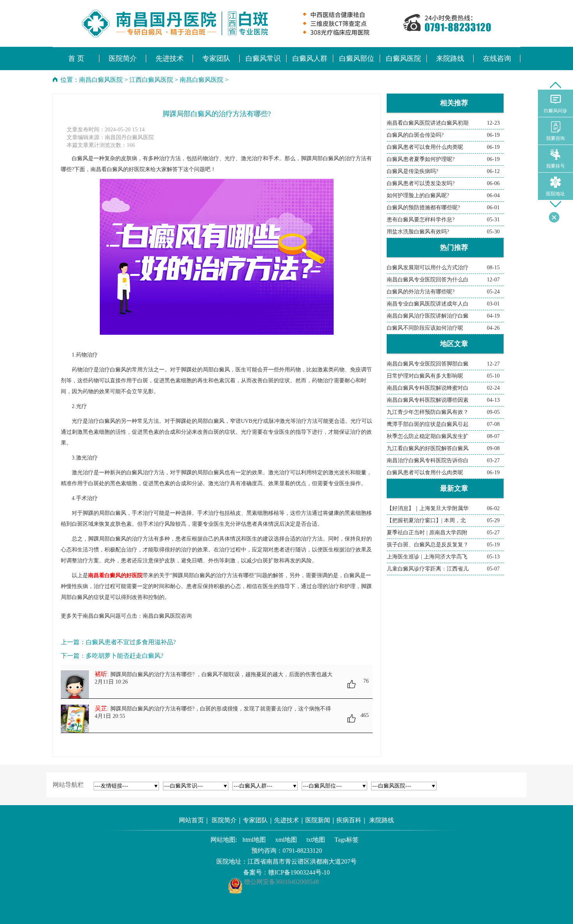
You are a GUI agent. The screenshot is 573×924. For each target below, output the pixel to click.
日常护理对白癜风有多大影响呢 (425, 376)
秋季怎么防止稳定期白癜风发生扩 (428, 436)
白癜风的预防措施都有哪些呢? (423, 207)
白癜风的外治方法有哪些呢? (421, 292)
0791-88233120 (302, 850)
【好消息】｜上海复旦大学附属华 (428, 508)
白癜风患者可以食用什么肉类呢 (425, 147)
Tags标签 (346, 839)
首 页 (76, 58)
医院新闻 (317, 820)
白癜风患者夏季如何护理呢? (421, 159)
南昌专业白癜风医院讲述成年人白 (428, 304)
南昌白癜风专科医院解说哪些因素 (428, 400)
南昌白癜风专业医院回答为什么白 (428, 280)
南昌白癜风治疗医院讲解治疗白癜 (428, 316)
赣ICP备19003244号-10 (299, 872)
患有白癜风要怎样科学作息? (421, 220)
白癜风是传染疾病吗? (412, 171)
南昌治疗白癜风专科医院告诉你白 (428, 460)
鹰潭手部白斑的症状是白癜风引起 (428, 424)
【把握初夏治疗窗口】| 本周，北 (426, 520)
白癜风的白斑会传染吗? (415, 135)
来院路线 (381, 820)
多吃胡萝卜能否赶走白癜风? (124, 655)
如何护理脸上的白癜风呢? (418, 195)
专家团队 (255, 820)
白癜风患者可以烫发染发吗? (421, 183)
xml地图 (286, 839)
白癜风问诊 (555, 110)
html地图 (254, 839)
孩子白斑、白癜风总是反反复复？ (428, 545)
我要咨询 (555, 138)
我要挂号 (555, 166)
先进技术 (286, 820)
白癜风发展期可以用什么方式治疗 (428, 267)
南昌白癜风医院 (101, 79)
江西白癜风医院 (151, 79)
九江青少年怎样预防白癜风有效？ (428, 412)
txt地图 (315, 839)
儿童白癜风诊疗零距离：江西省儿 (428, 569)
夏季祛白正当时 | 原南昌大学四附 (427, 532)
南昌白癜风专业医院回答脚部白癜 (428, 364)
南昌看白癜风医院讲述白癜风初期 (428, 123)
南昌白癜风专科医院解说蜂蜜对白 (428, 388)
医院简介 (224, 820)
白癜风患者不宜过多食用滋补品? (131, 642)
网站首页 (191, 820)
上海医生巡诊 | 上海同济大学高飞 (427, 557)
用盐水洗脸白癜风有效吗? (418, 232)
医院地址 (555, 193)
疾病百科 (348, 820)
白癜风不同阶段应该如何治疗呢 (425, 328)
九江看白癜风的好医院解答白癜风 (428, 448)
